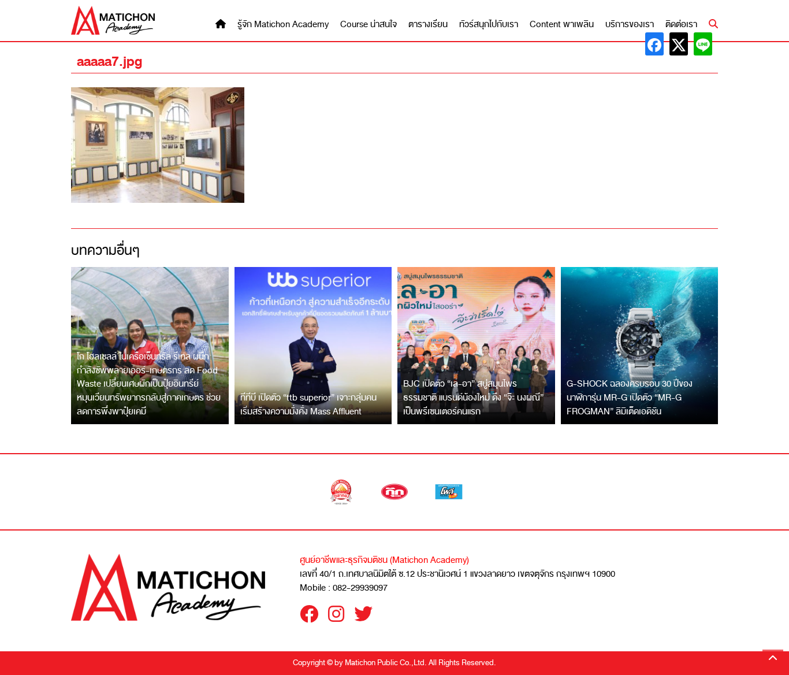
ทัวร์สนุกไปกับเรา (488, 24)
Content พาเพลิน (562, 24)
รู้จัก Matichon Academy (283, 24)
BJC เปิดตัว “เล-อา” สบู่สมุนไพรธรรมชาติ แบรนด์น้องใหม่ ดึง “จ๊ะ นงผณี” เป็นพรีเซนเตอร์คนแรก (473, 397)
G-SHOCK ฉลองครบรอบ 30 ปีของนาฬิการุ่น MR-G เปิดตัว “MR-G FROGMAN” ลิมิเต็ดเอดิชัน (630, 397)
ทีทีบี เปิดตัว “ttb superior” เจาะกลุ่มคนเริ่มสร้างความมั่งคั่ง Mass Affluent (308, 404)
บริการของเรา (629, 24)
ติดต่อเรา (681, 24)
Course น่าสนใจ (368, 24)
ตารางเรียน (428, 24)
